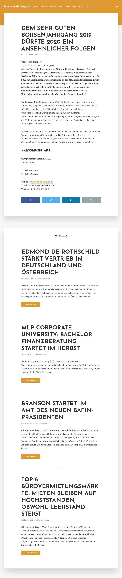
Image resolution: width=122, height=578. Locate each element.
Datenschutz (108, 6)
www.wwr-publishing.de (41, 182)
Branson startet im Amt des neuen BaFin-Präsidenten (57, 410)
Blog (75, 6)
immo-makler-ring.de (17, 6)
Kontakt (83, 6)
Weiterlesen (31, 304)
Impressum (95, 6)
